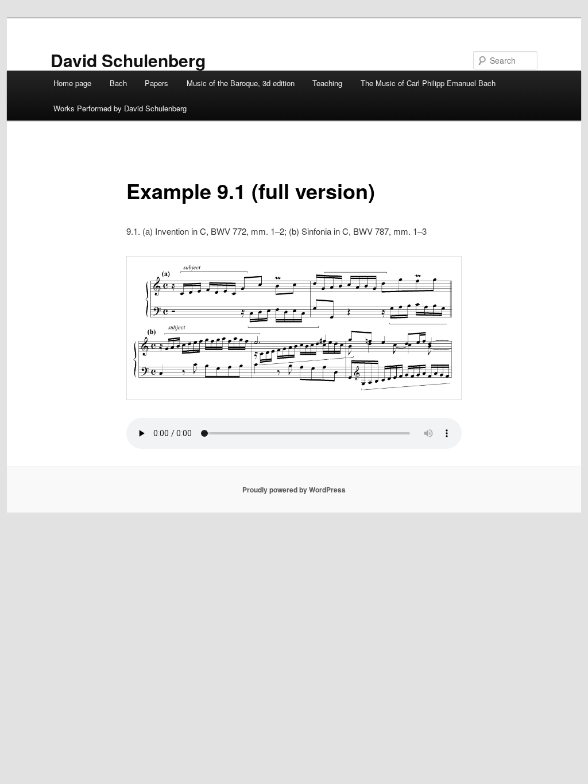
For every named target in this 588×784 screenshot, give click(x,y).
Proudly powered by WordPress (294, 489)
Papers (156, 82)
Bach (118, 82)
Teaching (327, 82)
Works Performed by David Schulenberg (120, 108)
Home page (72, 82)
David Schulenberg (128, 60)
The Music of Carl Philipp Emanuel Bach (428, 82)
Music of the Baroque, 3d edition (241, 82)
